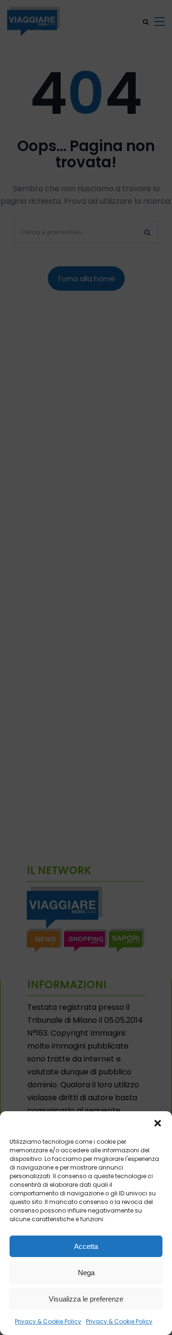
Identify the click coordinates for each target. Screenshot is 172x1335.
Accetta (86, 1246)
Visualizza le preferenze (86, 1299)
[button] (157, 1123)
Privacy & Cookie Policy (48, 1321)
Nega (86, 1273)
